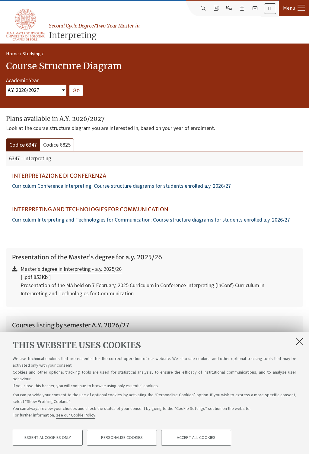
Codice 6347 (23, 145)
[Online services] (228, 8)
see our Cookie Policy (75, 415)
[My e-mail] (254, 8)
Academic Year (22, 80)
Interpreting (94, 31)
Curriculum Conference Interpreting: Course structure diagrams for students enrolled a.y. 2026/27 (121, 186)
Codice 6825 (57, 145)
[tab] (270, 8)
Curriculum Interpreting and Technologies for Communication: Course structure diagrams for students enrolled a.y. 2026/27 (151, 220)
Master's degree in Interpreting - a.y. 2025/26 (71, 269)
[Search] (202, 8)
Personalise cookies (122, 438)
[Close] (299, 341)
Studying (32, 53)
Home (12, 53)
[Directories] (215, 8)
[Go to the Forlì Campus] (25, 24)
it (270, 8)
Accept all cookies (196, 438)
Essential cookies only (47, 438)
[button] (294, 8)
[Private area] (241, 8)
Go (76, 90)
